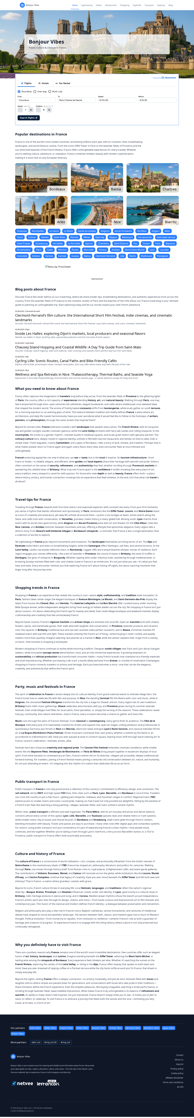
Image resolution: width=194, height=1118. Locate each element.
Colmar (32, 237)
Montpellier (38, 231)
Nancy (87, 256)
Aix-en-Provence (123, 231)
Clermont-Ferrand (105, 256)
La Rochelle (74, 243)
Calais (50, 249)
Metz (167, 231)
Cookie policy (177, 1073)
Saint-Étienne (121, 243)
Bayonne (170, 243)
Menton (62, 249)
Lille (122, 256)
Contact (179, 1055)
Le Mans (68, 231)
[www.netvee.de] (22, 1083)
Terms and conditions (173, 1082)
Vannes (49, 256)
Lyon (152, 249)
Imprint (179, 1064)
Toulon (146, 243)
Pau (135, 243)
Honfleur (142, 231)
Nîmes (87, 237)
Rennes (74, 237)
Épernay (99, 237)
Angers (155, 231)
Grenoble (22, 256)
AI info (180, 1086)
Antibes (116, 249)
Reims (132, 256)
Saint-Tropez (23, 243)
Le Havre (54, 231)
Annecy (103, 249)
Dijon (39, 249)
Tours (20, 237)
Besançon (127, 237)
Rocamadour (24, 249)
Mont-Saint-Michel (135, 249)
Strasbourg (41, 243)
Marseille (89, 249)
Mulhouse (146, 256)
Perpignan (162, 256)
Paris (157, 243)
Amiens (36, 256)
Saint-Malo (59, 237)
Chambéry (103, 243)
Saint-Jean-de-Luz (166, 237)
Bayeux (113, 237)
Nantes (45, 237)
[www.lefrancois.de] (48, 1083)
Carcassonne (145, 237)
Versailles (58, 243)
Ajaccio (89, 243)
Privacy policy (177, 1068)
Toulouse (22, 231)
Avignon (105, 231)
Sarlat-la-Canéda (87, 231)
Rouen (75, 249)
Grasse (75, 256)
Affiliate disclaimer (174, 1077)
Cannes (62, 256)
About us (179, 1059)
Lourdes (164, 249)
